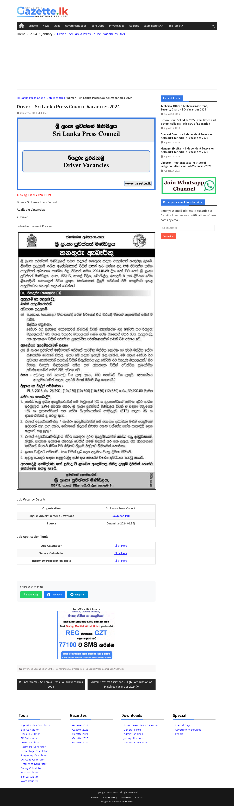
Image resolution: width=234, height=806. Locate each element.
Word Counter (29, 781)
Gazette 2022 (80, 742)
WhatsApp (33, 594)
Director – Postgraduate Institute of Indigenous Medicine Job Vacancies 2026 (186, 164)
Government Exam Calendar (141, 725)
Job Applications (134, 738)
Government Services (188, 729)
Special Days (182, 725)
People (179, 734)
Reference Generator (34, 763)
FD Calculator (29, 738)
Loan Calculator (30, 742)
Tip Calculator (29, 776)
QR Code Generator (33, 759)
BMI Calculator (30, 729)
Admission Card (133, 734)
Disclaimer (126, 797)
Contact (139, 797)
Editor (44, 112)
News (46, 26)
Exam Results (152, 26)
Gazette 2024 (80, 734)
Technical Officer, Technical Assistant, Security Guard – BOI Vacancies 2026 (184, 107)
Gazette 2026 (80, 725)
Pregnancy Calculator (34, 755)
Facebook (57, 594)
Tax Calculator (29, 772)
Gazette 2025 (80, 729)
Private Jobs (116, 26)
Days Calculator (30, 734)
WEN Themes (126, 801)
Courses (134, 26)
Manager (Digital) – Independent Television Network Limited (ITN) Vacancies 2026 (187, 150)
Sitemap (95, 797)
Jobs (57, 26)
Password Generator (33, 746)
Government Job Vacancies (70, 668)
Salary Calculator (31, 768)
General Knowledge (136, 742)
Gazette (33, 26)
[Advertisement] (117, 62)
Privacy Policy (110, 797)
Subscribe (168, 236)
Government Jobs (75, 26)
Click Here (120, 546)
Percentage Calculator (34, 751)
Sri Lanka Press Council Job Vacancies (41, 98)
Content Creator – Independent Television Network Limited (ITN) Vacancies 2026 (187, 136)
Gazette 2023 (80, 738)
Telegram (79, 594)
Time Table (173, 26)
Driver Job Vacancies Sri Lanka (38, 668)
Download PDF (120, 516)
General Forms (133, 729)
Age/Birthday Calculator (35, 725)
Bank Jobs (97, 26)
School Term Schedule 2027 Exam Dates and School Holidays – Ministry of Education (188, 121)
